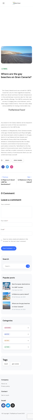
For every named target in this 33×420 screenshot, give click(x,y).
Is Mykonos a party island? (20, 294)
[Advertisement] (16, 23)
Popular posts (9, 277)
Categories (8, 320)
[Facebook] (3, 405)
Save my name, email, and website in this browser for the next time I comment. (15, 240)
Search (6, 259)
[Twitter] (8, 405)
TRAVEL (5, 69)
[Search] (28, 266)
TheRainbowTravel (16, 110)
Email (3, 229)
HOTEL (7, 334)
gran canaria (18, 160)
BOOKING (8, 327)
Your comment (5, 204)
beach (7, 160)
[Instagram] (13, 405)
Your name (4, 221)
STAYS (7, 340)
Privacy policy (5, 386)
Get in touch (5, 395)
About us (4, 384)
